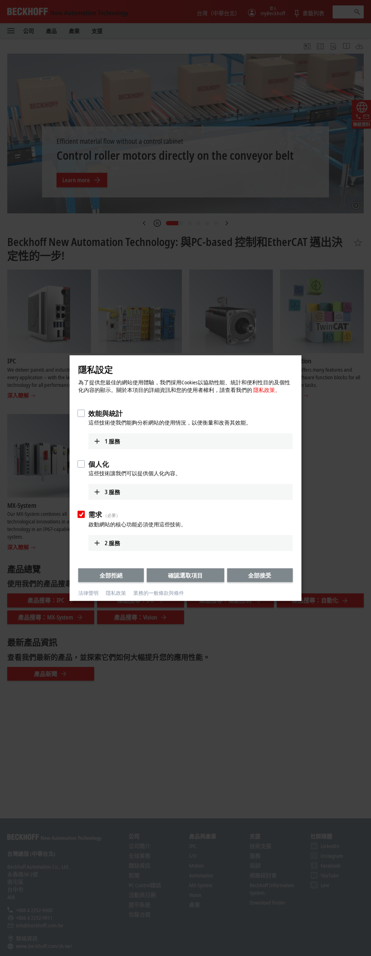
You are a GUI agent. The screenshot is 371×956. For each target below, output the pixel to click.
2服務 (112, 543)
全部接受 (259, 575)
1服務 (112, 441)
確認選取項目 (185, 575)
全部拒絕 (111, 575)
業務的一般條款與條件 (158, 592)
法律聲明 (88, 592)
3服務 (112, 492)
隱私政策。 (266, 389)
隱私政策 (116, 592)
